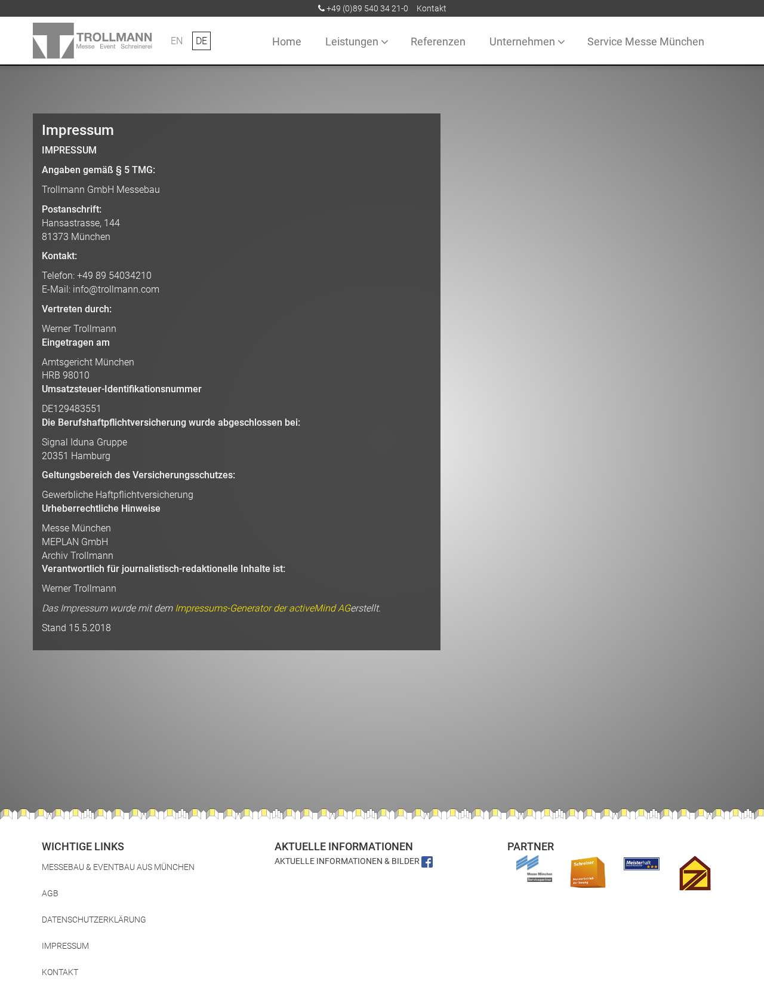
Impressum (65, 946)
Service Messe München (645, 41)
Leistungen (351, 41)
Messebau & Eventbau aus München (118, 867)
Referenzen (438, 41)
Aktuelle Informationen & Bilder (348, 861)
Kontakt (431, 8)
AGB (50, 893)
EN (177, 41)
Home (286, 41)
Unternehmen (522, 41)
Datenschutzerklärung (94, 919)
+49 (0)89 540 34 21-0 (367, 8)
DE (201, 41)
